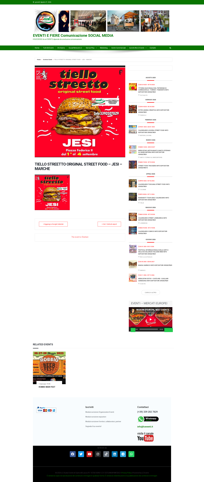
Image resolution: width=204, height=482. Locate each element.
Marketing (104, 48)
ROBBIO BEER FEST (47, 387)
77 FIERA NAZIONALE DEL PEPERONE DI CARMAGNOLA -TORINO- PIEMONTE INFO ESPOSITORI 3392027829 (153, 90)
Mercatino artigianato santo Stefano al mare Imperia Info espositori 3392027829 (154, 152)
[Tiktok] (106, 454)
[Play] (133, 330)
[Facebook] (73, 454)
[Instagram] (98, 454)
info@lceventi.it (145, 426)
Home (39, 59)
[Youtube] (89, 454)
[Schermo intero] (170, 330)
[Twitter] (81, 454)
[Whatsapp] (131, 454)
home (37, 48)
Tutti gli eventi (48, 48)
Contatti (153, 48)
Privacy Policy (126, 473)
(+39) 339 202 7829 (147, 411)
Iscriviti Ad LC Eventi (136, 48)
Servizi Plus (90, 48)
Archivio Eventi (47, 59)
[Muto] (166, 330)
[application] (150, 319)
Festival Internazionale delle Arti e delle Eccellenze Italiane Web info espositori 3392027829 (153, 252)
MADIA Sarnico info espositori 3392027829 (155, 265)
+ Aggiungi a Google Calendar (53, 224)
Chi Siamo (61, 48)
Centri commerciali (118, 48)
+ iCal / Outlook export (109, 224)
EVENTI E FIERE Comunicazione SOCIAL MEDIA (73, 35)
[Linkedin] (115, 454)
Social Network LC (75, 48)
